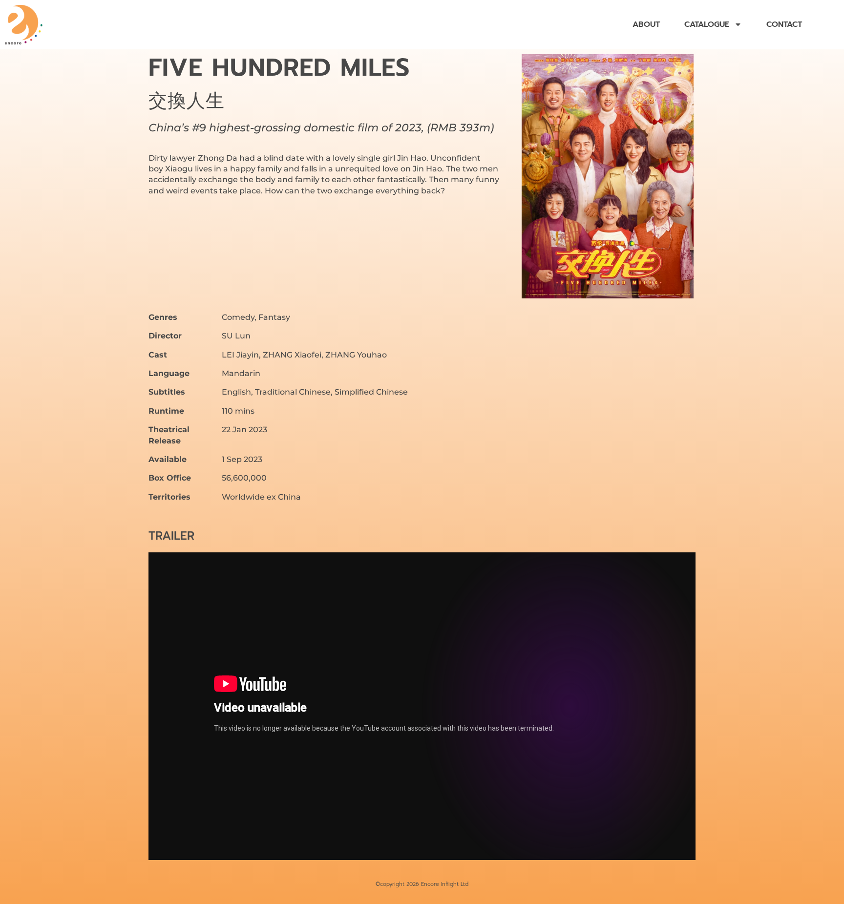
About (646, 24)
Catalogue (706, 24)
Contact (784, 24)
